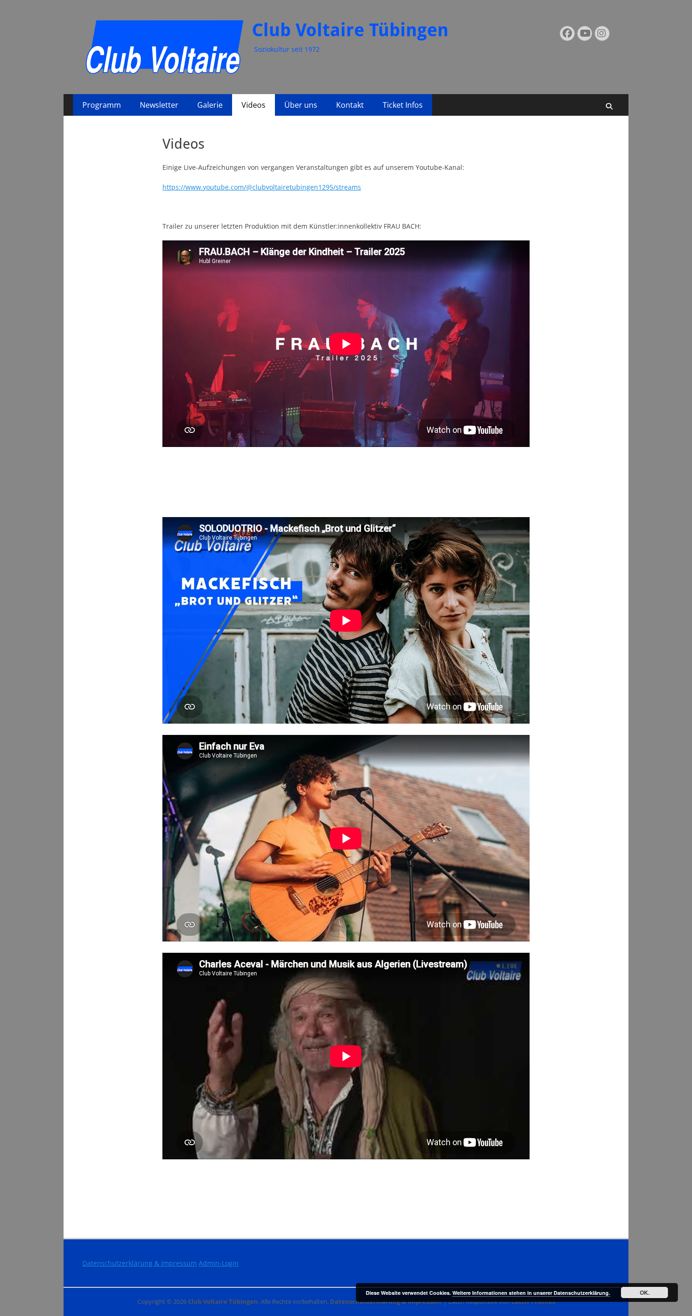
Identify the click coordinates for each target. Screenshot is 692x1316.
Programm (101, 105)
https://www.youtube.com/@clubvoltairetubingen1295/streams (261, 187)
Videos (253, 105)
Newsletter (159, 105)
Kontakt (350, 105)
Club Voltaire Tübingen (350, 30)
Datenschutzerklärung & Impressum (139, 1263)
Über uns (300, 105)
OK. (645, 1292)
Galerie (210, 105)
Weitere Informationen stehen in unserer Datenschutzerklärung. (531, 1292)
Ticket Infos (403, 105)
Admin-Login (219, 1263)
